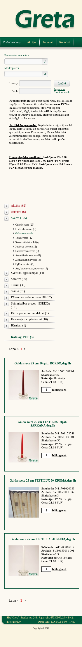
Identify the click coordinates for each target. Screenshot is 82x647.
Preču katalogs (12, 42)
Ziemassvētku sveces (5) (28, 259)
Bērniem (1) (18, 325)
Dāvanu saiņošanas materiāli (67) (31, 297)
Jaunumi (48, 42)
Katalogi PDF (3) (22, 337)
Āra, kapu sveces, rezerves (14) (31, 268)
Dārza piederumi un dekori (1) (30, 313)
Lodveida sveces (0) (25, 229)
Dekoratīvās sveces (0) (27, 251)
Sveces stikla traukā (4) (27, 242)
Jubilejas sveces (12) (26, 246)
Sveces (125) (19, 218)
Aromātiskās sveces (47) (28, 255)
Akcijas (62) (18, 205)
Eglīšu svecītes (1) (24, 264)
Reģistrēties (59, 89)
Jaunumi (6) (18, 211)
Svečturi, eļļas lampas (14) (27, 272)
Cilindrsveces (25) (24, 224)
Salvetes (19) (19, 279)
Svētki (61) (18, 291)
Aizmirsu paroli (62, 92)
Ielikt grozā (59, 389)
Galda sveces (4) (24, 233)
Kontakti (64, 42)
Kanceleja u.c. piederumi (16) (29, 319)
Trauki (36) (18, 285)
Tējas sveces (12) (24, 237)
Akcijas (31, 42)
